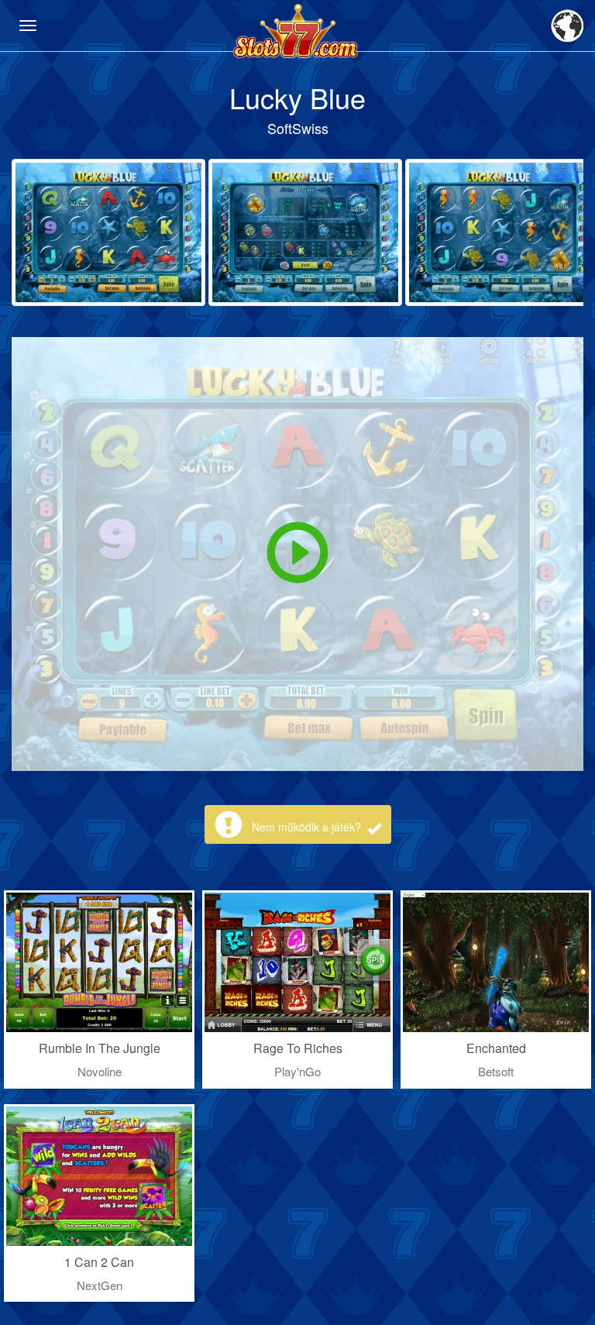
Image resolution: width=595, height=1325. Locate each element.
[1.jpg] (108, 232)
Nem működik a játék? (308, 827)
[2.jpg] (305, 232)
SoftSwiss (297, 128)
